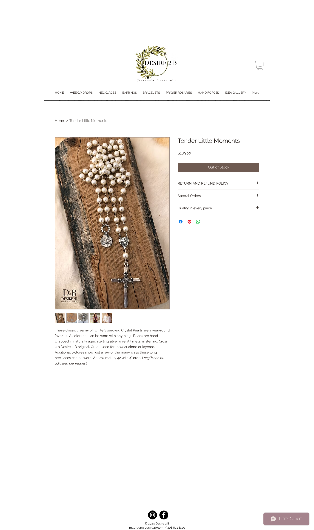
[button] (259, 65)
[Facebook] (163, 514)
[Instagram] (152, 514)
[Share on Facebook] (180, 221)
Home (60, 120)
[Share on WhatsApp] (198, 221)
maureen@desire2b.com (146, 527)
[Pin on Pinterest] (189, 221)
